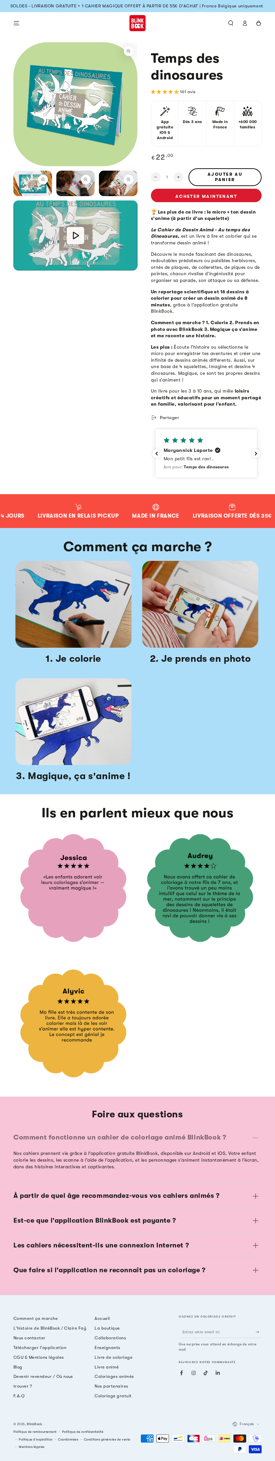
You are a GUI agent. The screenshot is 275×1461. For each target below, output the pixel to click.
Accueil (102, 1318)
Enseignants (107, 1347)
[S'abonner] (259, 1332)
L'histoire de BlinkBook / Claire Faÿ (49, 1328)
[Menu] (16, 23)
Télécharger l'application (39, 1347)
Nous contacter (29, 1337)
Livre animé (107, 1366)
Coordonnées (68, 1439)
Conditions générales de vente (107, 1439)
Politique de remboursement (34, 1432)
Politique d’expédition (36, 1439)
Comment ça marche (35, 1318)
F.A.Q (18, 1395)
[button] (231, 23)
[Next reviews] (256, 453)
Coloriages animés (114, 1376)
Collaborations (110, 1337)
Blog (17, 1366)
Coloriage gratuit (113, 1395)
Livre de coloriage (113, 1357)
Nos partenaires (111, 1386)
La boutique (107, 1328)
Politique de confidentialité (82, 1432)
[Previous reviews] (156, 453)
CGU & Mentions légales (38, 1357)
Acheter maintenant (206, 196)
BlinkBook (34, 1424)
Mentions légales (32, 1447)
